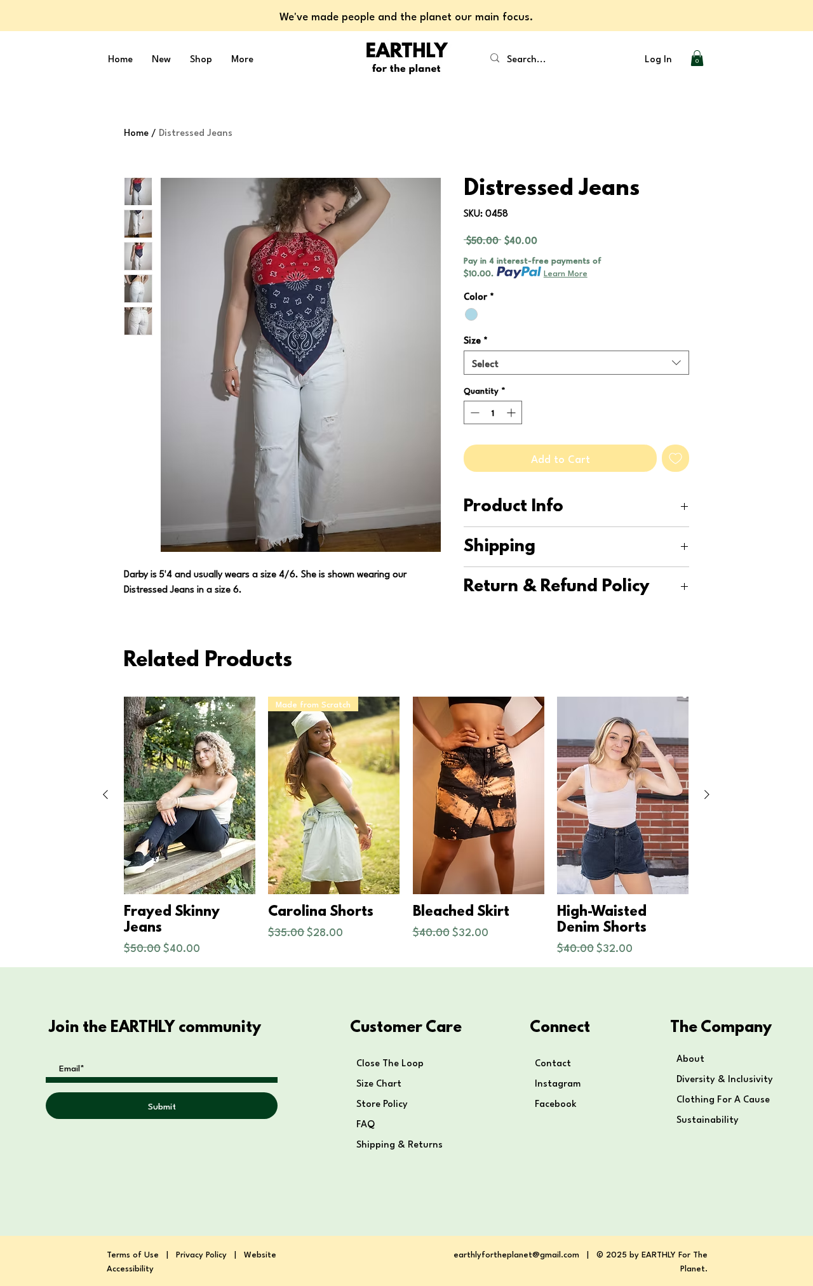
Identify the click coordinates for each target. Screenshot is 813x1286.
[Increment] (512, 412)
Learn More (566, 272)
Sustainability (707, 1118)
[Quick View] (189, 795)
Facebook (557, 1102)
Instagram (558, 1082)
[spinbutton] (492, 412)
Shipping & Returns (400, 1143)
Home (136, 131)
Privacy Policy (201, 1254)
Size (476, 339)
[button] (697, 58)
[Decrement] (473, 412)
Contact (553, 1062)
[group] (406, 826)
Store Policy (382, 1102)
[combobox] (576, 363)
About (690, 1057)
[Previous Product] (105, 794)
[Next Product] (707, 794)
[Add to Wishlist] (675, 458)
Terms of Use (133, 1254)
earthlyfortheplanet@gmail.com (516, 1254)
